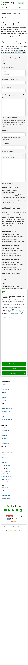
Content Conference (6, 474)
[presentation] (5, 155)
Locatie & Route (5, 443)
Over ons (8, 7)
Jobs (2, 485)
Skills (2, 457)
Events (3, 468)
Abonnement (4, 462)
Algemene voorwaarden (8, 528)
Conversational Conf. (6, 476)
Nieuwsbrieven (5, 389)
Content (3, 490)
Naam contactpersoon (8, 67)
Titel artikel (5, 143)
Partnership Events (6, 481)
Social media (4, 460)
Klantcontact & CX (5, 411)
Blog (2, 403)
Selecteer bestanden (8, 192)
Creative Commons (19, 526)
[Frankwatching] (7, 2)
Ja (4, 60)
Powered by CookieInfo (7, 317)
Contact (3, 387)
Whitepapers (4, 400)
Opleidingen (4, 435)
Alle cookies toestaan (14, 363)
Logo (3, 283)
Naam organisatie (7, 87)
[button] (5, 155)
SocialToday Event (5, 479)
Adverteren (21, 7)
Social (2, 416)
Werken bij (3, 397)
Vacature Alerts (5, 500)
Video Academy (5, 447)
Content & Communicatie (7, 408)
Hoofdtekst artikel (7, 151)
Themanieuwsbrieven (6, 419)
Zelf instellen (14, 373)
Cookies (16, 528)
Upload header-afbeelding (9, 231)
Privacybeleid (21, 528)
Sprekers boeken (5, 441)
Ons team (15, 7)
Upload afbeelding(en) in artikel (10, 187)
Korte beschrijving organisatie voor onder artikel (13, 96)
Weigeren (14, 368)
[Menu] (26, 3)
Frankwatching (5, 381)
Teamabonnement (5, 465)
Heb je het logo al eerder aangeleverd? (12, 273)
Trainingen (3, 433)
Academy (4, 425)
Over (3, 7)
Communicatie (4, 487)
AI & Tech (3, 406)
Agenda (3, 427)
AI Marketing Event (5, 471)
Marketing (3, 414)
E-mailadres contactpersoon (10, 79)
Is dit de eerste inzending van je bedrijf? (13, 58)
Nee (5, 63)
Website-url (5, 130)
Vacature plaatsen (5, 498)
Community (4, 421)
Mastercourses (5, 430)
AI (2, 449)
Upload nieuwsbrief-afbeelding (10, 245)
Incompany (4, 438)
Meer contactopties (6, 377)
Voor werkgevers (5, 495)
